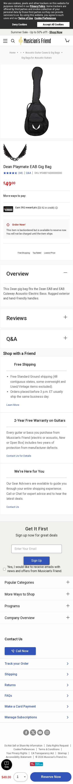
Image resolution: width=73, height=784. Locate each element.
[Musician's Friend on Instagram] (47, 732)
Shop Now (55, 32)
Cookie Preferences (45, 18)
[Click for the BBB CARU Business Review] (36, 764)
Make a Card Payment (20, 706)
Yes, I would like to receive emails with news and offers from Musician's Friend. (34, 569)
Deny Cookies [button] (19, 24)
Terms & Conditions (49, 749)
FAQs (8, 696)
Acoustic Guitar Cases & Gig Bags (42, 52)
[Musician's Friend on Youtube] (40, 732)
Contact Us (12, 506)
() (13, 173)
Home (12, 52)
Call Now (22, 651)
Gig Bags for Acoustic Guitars (36, 57)
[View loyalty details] (56, 208)
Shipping (11, 674)
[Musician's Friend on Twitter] (33, 732)
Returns (10, 685)
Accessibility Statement (19, 757)
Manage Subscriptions (21, 717)
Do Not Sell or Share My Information (23, 745)
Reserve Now (51, 776)
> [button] (20, 52)
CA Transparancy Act (42, 753)
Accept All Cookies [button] (53, 24)
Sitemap (62, 753)
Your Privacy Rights (16, 753)
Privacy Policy (37, 6)
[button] (67, 41)
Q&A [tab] (11, 339)
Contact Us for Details (18, 455)
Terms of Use (25, 18)
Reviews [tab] (16, 318)
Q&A (28, 172)
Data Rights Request (57, 745)
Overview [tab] (17, 274)
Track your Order (17, 663)
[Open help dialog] (6, 764)
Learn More (12, 404)
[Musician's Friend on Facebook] (26, 732)
